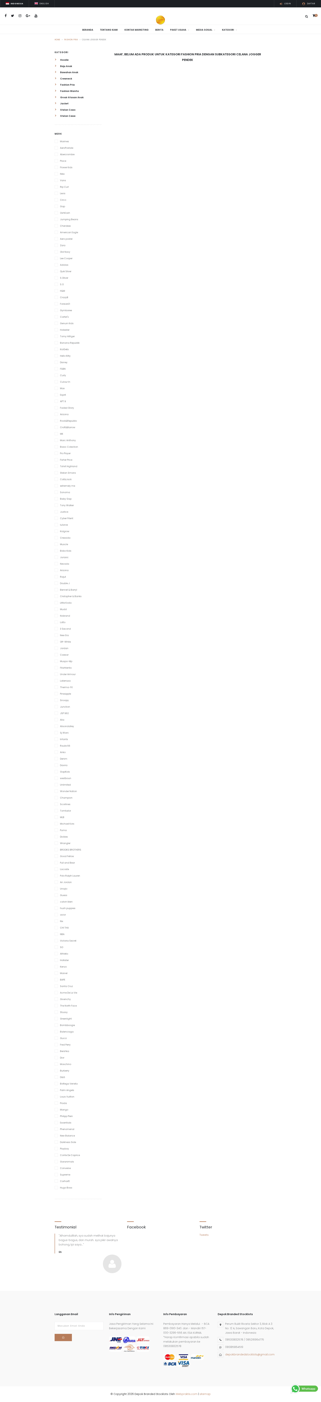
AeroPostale (66, 147)
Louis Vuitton (67, 1096)
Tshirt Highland (68, 466)
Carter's (64, 316)
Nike (62, 173)
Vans (63, 180)
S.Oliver (64, 277)
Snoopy (64, 700)
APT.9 (63, 401)
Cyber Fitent (66, 518)
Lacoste (64, 869)
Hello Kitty (65, 355)
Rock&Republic (68, 420)
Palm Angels (67, 1090)
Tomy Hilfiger (67, 336)
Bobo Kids (65, 550)
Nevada (64, 563)
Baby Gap (66, 498)
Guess (63, 895)
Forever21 (65, 303)
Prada (63, 1103)
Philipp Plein (66, 1116)
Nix (61, 921)
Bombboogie (67, 1025)
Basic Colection (69, 446)
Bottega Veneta (69, 1083)
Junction (65, 706)
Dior (62, 1057)
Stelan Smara (68, 472)
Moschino (65, 1064)
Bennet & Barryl (68, 589)
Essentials (65, 1122)
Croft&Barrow (67, 427)
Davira (63, 765)
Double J (65, 583)
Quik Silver (65, 271)
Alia (62, 719)
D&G (62, 1077)
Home (57, 39)
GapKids (65, 771)
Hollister (64, 960)
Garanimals (67, 1161)
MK (61, 433)
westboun (65, 778)
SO (61, 947)
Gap (62, 206)
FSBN (63, 368)
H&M (62, 290)
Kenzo (63, 966)
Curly (63, 375)
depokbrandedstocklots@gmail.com (250, 1354)
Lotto (62, 622)
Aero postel (66, 238)
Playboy (64, 1148)
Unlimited (65, 784)
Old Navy (65, 251)
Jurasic (64, 557)
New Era (64, 635)
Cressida (65, 537)
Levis (62, 193)
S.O (62, 284)
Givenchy (65, 999)
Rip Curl (64, 186)
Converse (65, 1168)
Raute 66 (65, 745)
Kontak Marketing (136, 29)
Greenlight (66, 1018)
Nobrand (65, 615)
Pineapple (65, 693)
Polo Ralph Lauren (70, 875)
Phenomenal (67, 1129)
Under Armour (68, 674)
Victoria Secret (68, 940)
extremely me (67, 485)
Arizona (64, 414)
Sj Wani (64, 732)
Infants (64, 739)
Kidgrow (64, 531)
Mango (64, 1109)
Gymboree (66, 310)
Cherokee (65, 225)
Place (63, 160)
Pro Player (65, 453)
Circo (63, 199)
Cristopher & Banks (71, 596)
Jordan (64, 648)
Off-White (65, 641)
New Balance (67, 1135)
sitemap (205, 1394)
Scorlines (65, 804)
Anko (63, 752)
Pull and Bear (67, 862)
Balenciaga (67, 1031)
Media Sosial (204, 29)
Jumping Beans (69, 219)
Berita (159, 29)
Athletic (64, 953)
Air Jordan (66, 882)
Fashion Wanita (69, 91)
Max (62, 388)
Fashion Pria (71, 39)
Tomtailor (65, 810)
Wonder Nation (68, 791)
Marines (64, 141)
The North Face (68, 1005)
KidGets (64, 349)
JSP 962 (64, 713)
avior (63, 914)
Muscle (64, 544)
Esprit (63, 394)
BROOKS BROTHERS (70, 849)
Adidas (64, 264)
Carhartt (65, 1181)
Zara (62, 245)
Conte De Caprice (70, 1155)
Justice (64, 511)
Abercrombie (67, 154)
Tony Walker (67, 505)
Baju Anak (66, 66)
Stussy (64, 1012)
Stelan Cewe (67, 116)
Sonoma (65, 492)
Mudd (63, 609)
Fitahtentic (66, 667)
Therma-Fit (66, 687)
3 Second (65, 628)
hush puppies (67, 908)
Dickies (64, 836)
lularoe (64, 524)
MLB (62, 817)
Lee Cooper (66, 258)
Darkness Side (68, 1142)
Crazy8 (64, 297)
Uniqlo (63, 888)
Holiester (64, 329)
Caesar (64, 654)
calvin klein (66, 901)
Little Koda (66, 602)
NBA (62, 934)
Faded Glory (67, 407)
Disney (63, 362)
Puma (63, 830)
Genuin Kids (67, 323)
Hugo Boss (66, 1187)
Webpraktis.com (186, 1394)
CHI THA (64, 927)
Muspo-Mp (66, 661)
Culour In (65, 381)
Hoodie (64, 59)
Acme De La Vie (68, 992)
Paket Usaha (178, 29)
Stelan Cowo (67, 109)
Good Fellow (67, 856)
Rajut (63, 576)
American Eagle (69, 232)
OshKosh (65, 212)
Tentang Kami (109, 29)
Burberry (64, 1070)
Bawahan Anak (69, 72)
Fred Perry (65, 1044)
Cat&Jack (66, 479)
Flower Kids (66, 167)
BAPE (62, 979)
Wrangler (65, 843)
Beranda (87, 29)
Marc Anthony (68, 440)
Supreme (65, 1174)
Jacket (64, 103)
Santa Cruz (66, 986)
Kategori (228, 29)
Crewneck (66, 78)
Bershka (64, 1051)
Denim (63, 758)
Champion (66, 797)
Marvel (63, 973)
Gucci (63, 1038)
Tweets (204, 1235)
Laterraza (65, 680)
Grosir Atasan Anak (72, 97)
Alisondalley (67, 726)
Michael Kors (67, 823)
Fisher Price (66, 459)
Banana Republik (70, 342)
